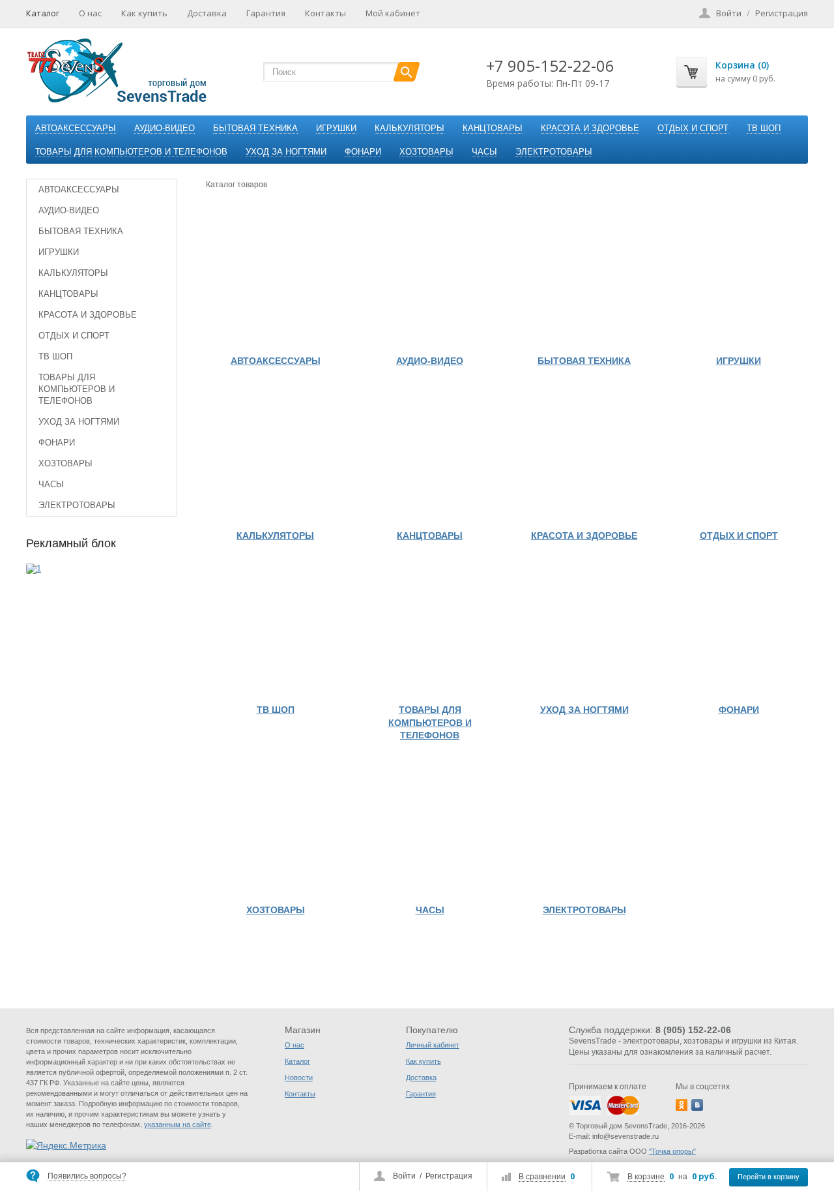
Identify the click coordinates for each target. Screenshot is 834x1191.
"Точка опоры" (672, 1151)
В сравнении (542, 1176)
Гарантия (265, 13)
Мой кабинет (393, 13)
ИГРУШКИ (336, 128)
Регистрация (448, 1176)
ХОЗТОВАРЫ (426, 152)
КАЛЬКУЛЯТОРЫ (409, 128)
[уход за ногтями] (584, 627)
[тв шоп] (275, 627)
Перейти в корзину (768, 1177)
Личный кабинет (432, 1045)
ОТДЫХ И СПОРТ (692, 128)
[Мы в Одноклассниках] (681, 1105)
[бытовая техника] (584, 278)
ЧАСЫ (484, 152)
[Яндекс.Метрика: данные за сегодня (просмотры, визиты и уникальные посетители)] (66, 1145)
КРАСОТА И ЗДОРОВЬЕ (590, 128)
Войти (404, 1176)
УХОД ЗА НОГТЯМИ (286, 152)
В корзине (646, 1176)
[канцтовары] (429, 453)
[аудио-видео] (429, 278)
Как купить (144, 13)
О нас (90, 13)
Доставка (207, 13)
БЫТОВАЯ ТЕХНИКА (255, 128)
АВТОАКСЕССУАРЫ (75, 128)
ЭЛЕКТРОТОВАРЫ (553, 152)
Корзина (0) (742, 65)
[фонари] (738, 627)
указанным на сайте (177, 1124)
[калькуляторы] (275, 453)
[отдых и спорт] (738, 453)
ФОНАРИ (363, 152)
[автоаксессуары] (275, 278)
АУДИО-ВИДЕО (164, 128)
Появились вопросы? (87, 1176)
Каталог (42, 13)
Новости (299, 1077)
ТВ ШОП (764, 128)
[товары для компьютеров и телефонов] (429, 627)
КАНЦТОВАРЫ (493, 128)
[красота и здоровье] (584, 453)
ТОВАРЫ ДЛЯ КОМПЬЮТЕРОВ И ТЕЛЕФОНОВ (131, 152)
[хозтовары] (275, 828)
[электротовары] (584, 828)
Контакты (325, 13)
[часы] (429, 828)
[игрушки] (738, 278)
